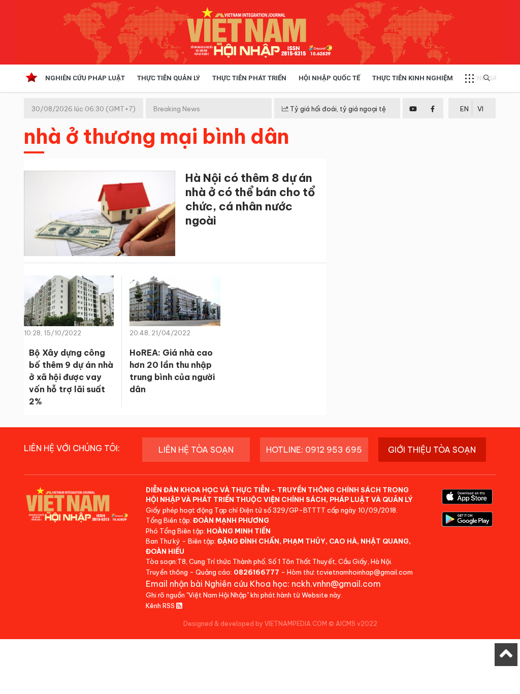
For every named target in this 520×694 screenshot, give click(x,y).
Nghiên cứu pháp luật (85, 78)
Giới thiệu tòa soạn (432, 450)
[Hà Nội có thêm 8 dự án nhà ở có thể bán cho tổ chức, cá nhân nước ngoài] (99, 215)
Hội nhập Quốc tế (329, 78)
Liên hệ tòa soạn (196, 450)
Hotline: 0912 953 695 (314, 450)
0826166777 (256, 572)
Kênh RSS (161, 606)
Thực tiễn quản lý (168, 78)
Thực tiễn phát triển (249, 78)
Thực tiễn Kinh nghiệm (412, 78)
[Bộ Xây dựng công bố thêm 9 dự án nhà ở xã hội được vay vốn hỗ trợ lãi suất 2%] (69, 303)
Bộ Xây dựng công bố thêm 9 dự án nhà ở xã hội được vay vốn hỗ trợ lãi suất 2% (71, 377)
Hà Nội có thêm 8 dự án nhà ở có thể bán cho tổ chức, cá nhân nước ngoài (250, 199)
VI (480, 109)
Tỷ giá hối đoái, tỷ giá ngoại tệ (337, 109)
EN (464, 109)
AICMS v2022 (356, 623)
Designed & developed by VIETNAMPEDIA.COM (255, 623)
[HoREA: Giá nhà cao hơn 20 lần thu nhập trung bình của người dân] (174, 303)
